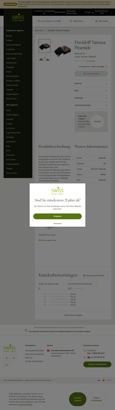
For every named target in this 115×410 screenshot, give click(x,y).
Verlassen (57, 223)
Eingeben (57, 216)
